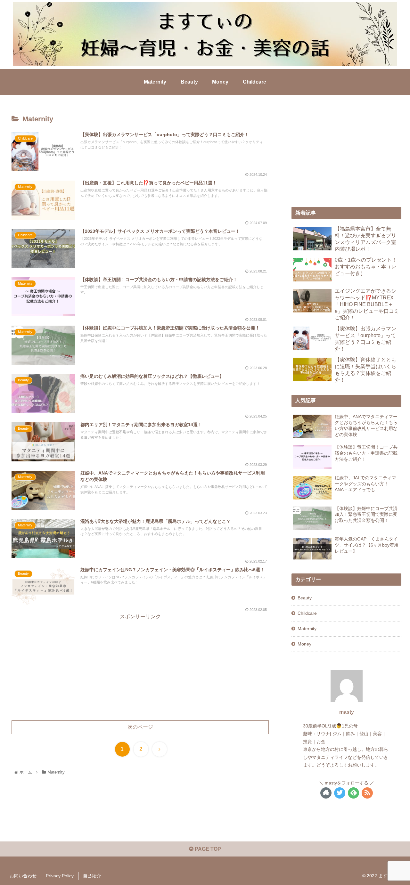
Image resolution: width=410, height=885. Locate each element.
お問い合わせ (23, 875)
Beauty (305, 597)
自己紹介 (92, 875)
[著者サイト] (326, 793)
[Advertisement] (140, 666)
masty (346, 712)
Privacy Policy (60, 875)
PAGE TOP (207, 849)
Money (304, 643)
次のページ (140, 727)
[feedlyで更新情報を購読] (353, 793)
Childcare (307, 613)
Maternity (307, 628)
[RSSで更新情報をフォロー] (367, 793)
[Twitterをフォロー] (339, 793)
